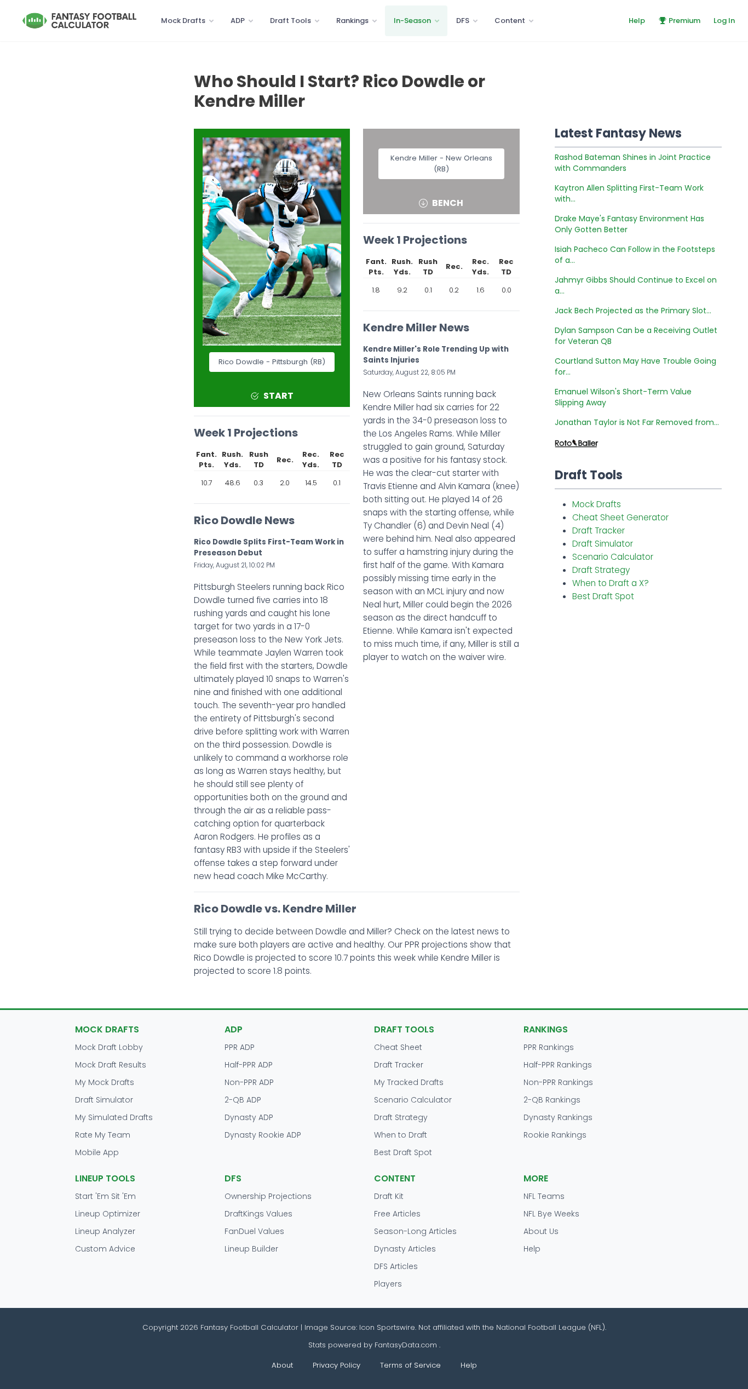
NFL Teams (544, 1196)
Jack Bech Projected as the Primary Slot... (633, 310)
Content (509, 20)
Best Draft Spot (603, 596)
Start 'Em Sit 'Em (105, 1196)
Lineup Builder (251, 1248)
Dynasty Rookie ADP (263, 1134)
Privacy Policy (336, 1365)
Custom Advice (105, 1248)
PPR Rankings (548, 1047)
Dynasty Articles (405, 1248)
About (282, 1365)
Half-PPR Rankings (557, 1064)
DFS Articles (396, 1266)
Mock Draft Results (110, 1064)
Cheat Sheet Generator (620, 517)
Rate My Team (102, 1134)
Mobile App (97, 1152)
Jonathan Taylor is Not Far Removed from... (637, 422)
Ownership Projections (268, 1196)
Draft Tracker (598, 530)
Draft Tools (290, 20)
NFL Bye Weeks (551, 1213)
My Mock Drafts (104, 1082)
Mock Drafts (183, 20)
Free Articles (397, 1213)
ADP (238, 20)
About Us (541, 1231)
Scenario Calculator (612, 557)
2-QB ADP (243, 1099)
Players (388, 1283)
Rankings (352, 20)
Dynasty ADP (249, 1117)
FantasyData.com (407, 1345)
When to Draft (400, 1134)
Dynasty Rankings (557, 1117)
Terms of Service (410, 1365)
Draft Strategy (601, 570)
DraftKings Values (258, 1213)
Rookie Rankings (554, 1134)
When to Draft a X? (610, 583)
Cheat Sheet (398, 1047)
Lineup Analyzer (105, 1231)
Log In (724, 20)
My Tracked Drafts (409, 1082)
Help (637, 20)
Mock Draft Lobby (109, 1047)
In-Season (412, 20)
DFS (462, 20)
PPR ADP (240, 1047)
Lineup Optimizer (107, 1213)
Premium (684, 20)
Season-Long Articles (415, 1231)
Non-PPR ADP (249, 1082)
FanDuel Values (254, 1231)
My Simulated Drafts (114, 1117)
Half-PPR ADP (249, 1064)
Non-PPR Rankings (558, 1082)
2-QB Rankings (551, 1099)
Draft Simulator (602, 543)
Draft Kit (389, 1196)
